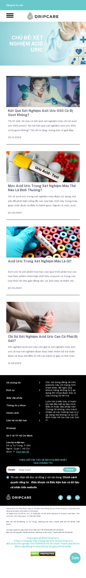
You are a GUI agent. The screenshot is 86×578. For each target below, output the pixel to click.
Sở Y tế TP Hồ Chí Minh (19, 435)
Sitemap (11, 428)
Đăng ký (69, 469)
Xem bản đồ (22, 451)
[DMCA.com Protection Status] (43, 554)
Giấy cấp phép (14, 398)
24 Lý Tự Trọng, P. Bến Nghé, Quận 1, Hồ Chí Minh (18, 448)
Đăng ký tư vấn (14, 5)
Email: (11, 469)
